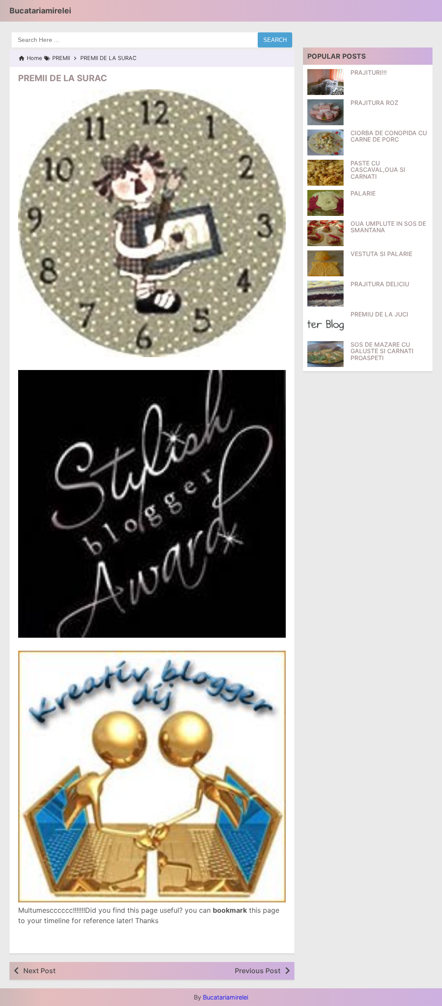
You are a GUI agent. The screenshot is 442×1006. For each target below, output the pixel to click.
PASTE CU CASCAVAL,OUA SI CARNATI (377, 170)
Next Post (39, 970)
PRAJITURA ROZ (374, 102)
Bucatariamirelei (40, 10)
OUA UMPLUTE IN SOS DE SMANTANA (388, 227)
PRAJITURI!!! (368, 72)
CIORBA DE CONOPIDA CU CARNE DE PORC (388, 136)
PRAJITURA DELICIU (379, 284)
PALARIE (363, 193)
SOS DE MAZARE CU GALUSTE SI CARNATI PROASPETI (382, 351)
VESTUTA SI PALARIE (381, 253)
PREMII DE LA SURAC (62, 78)
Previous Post (258, 970)
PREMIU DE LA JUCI (379, 314)
